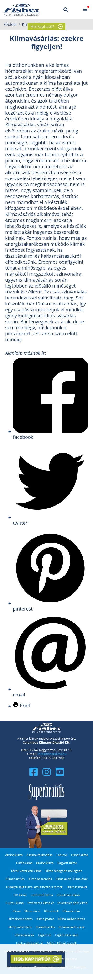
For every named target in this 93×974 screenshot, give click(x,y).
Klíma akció (32, 911)
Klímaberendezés (20, 919)
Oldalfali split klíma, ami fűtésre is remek (34, 887)
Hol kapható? (42, 26)
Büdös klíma (45, 863)
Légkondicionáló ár (29, 943)
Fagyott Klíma (67, 863)
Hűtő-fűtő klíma (41, 895)
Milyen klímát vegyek (62, 943)
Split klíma (43, 959)
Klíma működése (20, 927)
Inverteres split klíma (72, 903)
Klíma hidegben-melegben (63, 871)
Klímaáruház (71, 911)
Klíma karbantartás (71, 919)
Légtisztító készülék (72, 967)
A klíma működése (39, 855)
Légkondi (44, 935)
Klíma (17, 911)
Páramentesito (44, 967)
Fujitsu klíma (15, 903)
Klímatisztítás (15, 879)
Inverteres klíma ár (40, 903)
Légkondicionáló (66, 935)
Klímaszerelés (45, 927)
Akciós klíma (14, 855)
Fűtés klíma (24, 863)
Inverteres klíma (68, 895)
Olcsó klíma (24, 959)
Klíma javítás (45, 919)
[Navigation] (85, 9)
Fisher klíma (79, 855)
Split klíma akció (65, 959)
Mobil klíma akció (16, 951)
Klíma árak (51, 911)
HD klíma (20, 895)
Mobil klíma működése (73, 951)
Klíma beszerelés (40, 879)
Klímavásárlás (24, 935)
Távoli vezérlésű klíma (26, 871)
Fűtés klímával (77, 887)
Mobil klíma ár (43, 951)
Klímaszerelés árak (72, 927)
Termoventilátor (18, 967)
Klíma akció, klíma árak (72, 879)
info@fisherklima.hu (52, 754)
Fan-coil (61, 855)
